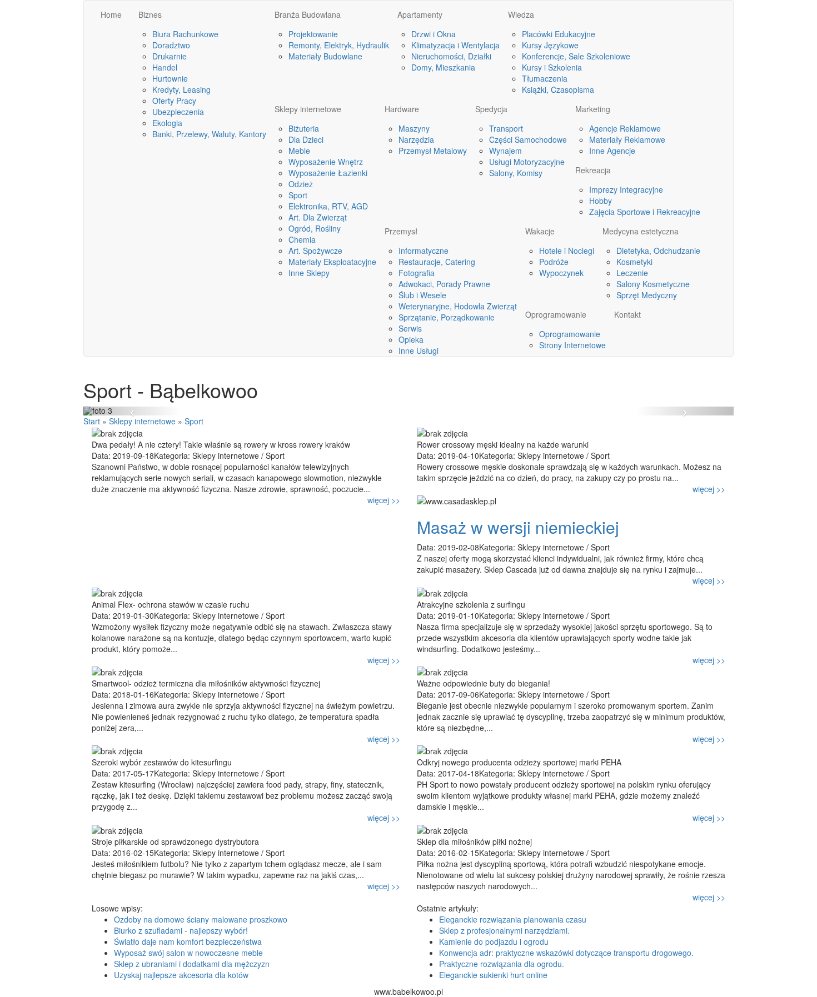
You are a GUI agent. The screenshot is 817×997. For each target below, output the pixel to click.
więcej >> (383, 499)
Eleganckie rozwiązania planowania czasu (512, 919)
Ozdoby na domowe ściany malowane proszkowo (200, 919)
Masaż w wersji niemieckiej (518, 527)
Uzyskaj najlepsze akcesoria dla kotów (181, 974)
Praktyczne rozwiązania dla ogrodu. (501, 963)
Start (91, 421)
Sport (194, 421)
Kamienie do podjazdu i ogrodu (494, 941)
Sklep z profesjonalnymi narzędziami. (504, 930)
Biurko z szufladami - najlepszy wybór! (181, 930)
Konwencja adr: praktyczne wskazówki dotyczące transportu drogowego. (566, 952)
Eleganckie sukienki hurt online (493, 974)
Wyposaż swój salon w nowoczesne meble (188, 952)
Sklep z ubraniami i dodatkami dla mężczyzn (192, 963)
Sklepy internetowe (142, 421)
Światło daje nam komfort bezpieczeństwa (188, 941)
